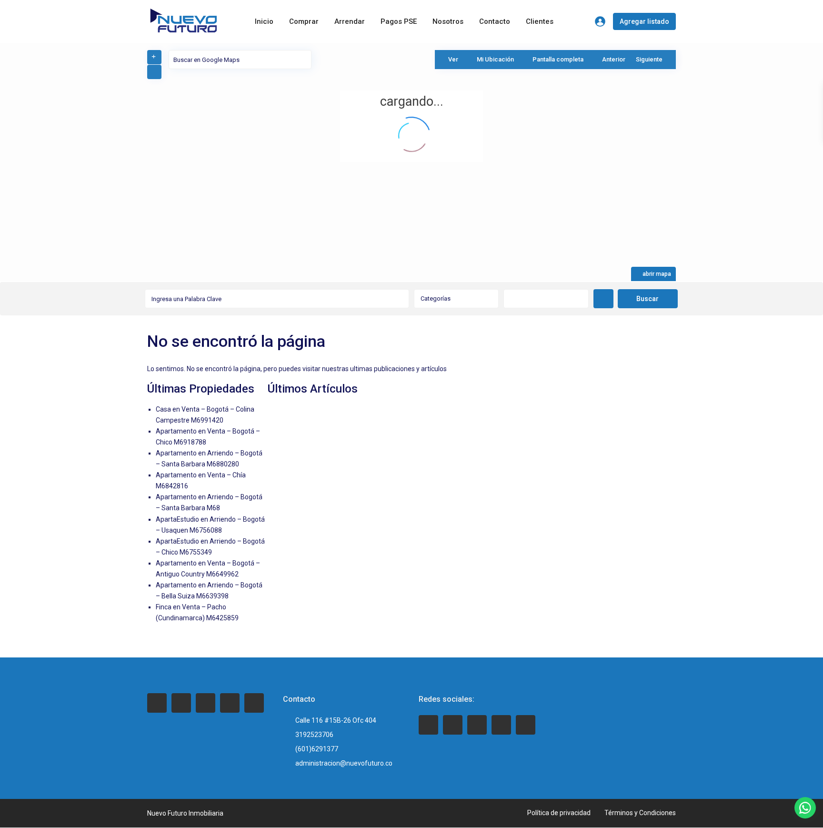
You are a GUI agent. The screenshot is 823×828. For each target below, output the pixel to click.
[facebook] (157, 703)
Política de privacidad (559, 813)
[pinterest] (230, 703)
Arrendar (349, 21)
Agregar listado (644, 21)
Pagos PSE (399, 21)
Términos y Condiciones (640, 813)
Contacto (494, 21)
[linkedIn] (205, 703)
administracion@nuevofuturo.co (343, 763)
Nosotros (447, 21)
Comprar (304, 21)
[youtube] (501, 725)
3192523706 (314, 734)
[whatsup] (452, 725)
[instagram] (254, 703)
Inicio (264, 21)
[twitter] (181, 703)
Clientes (539, 21)
